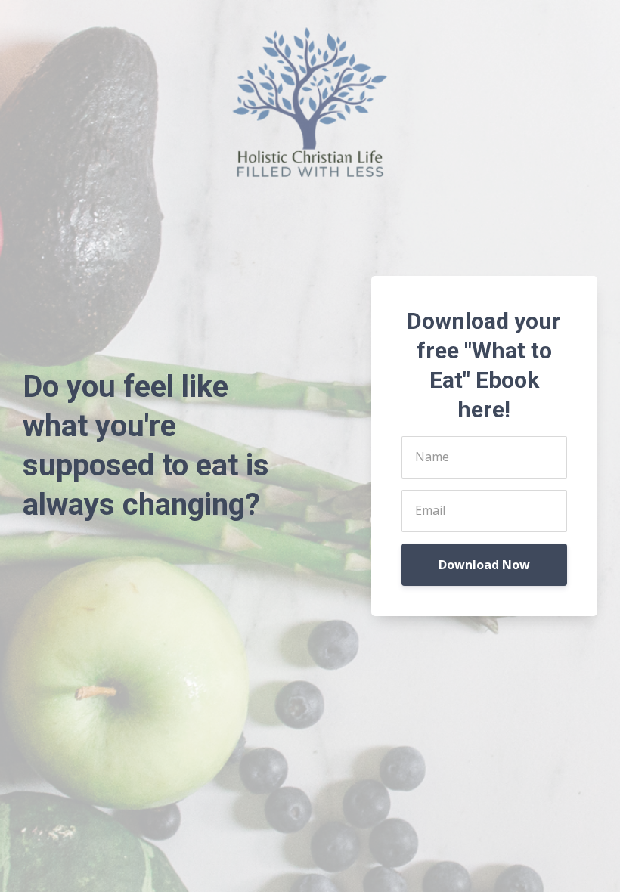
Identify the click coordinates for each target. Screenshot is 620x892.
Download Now (484, 564)
